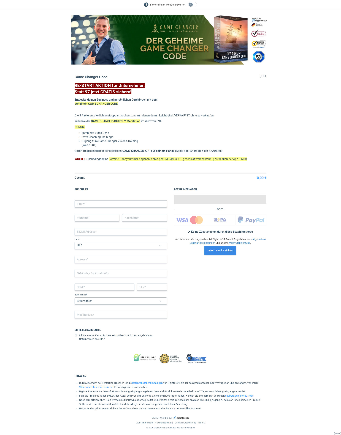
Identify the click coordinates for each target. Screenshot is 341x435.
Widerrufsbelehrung (239, 242)
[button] (160, 246)
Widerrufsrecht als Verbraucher (96, 387)
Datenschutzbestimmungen (147, 382)
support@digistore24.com (239, 395)
